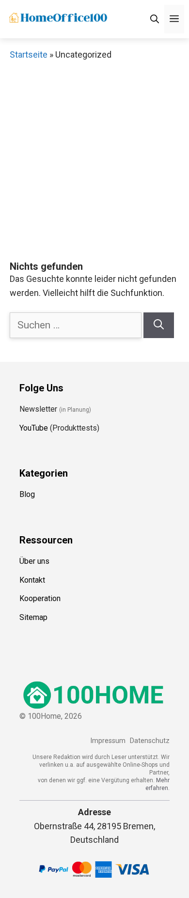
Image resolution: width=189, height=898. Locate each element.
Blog (27, 494)
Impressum (108, 741)
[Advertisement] (94, 161)
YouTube (33, 428)
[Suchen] (158, 325)
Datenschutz (150, 741)
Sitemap (33, 617)
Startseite (28, 54)
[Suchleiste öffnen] (154, 19)
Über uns (34, 561)
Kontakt (32, 580)
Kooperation (40, 598)
